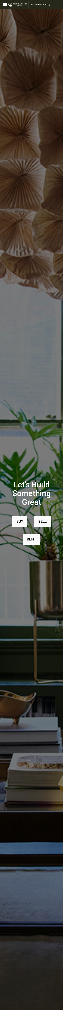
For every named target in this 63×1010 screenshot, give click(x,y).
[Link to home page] (17, 4)
